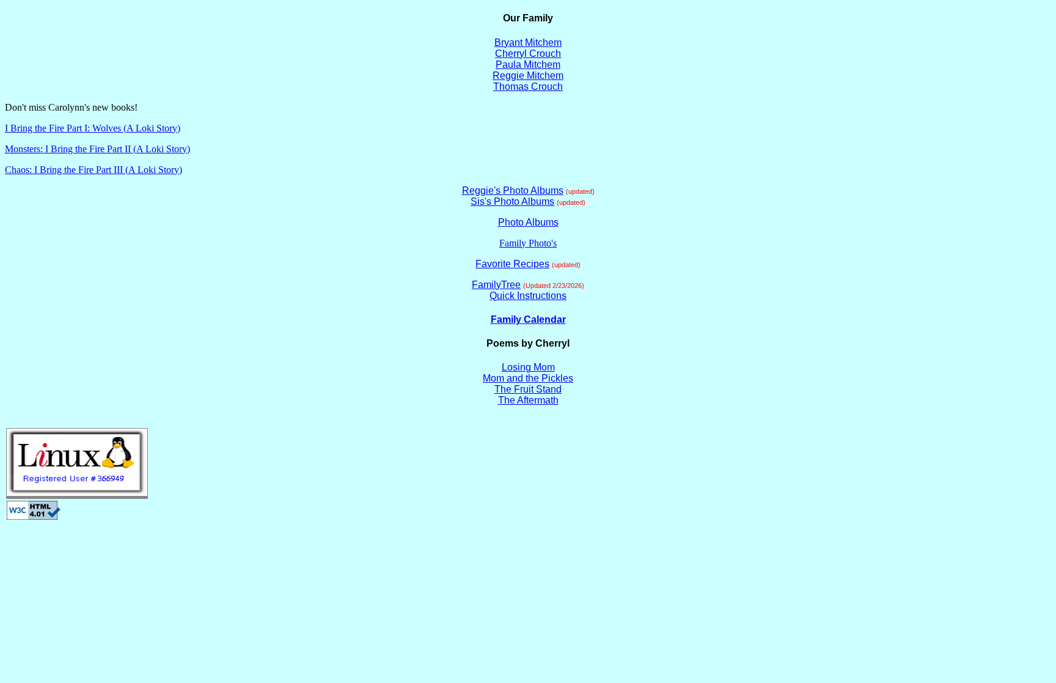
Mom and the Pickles (528, 378)
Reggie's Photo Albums (512, 190)
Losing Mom (528, 367)
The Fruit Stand (528, 389)
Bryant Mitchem (528, 42)
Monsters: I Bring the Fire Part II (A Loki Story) (97, 149)
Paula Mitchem (528, 64)
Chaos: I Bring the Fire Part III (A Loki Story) (93, 169)
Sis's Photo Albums (512, 201)
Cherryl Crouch (528, 53)
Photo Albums (528, 222)
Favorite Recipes (512, 264)
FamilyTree (496, 284)
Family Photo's (528, 243)
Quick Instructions (528, 295)
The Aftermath (528, 400)
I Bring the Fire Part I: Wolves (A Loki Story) (92, 128)
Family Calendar (528, 319)
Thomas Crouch (528, 86)
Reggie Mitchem (528, 75)
